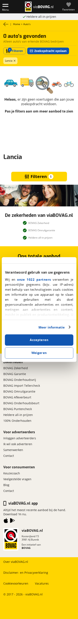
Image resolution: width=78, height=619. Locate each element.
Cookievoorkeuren (15, 583)
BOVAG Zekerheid (15, 368)
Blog (6, 485)
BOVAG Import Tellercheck (21, 386)
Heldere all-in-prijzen (41, 17)
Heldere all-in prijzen (18, 415)
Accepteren (39, 340)
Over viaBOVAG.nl (15, 562)
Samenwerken (13, 450)
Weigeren (39, 353)
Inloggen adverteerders (19, 438)
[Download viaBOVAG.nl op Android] (12, 521)
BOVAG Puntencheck (17, 409)
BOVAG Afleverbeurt (17, 397)
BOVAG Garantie (14, 374)
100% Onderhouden (17, 421)
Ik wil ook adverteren (17, 444)
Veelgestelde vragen (17, 479)
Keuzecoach (11, 473)
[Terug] (5, 24)
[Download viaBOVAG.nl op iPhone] (5, 521)
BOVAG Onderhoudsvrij (19, 380)
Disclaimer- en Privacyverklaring (25, 573)
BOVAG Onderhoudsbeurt (21, 403)
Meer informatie (51, 327)
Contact (8, 456)
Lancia (8, 60)
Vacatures (42, 583)
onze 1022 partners (34, 279)
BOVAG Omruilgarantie (19, 391)
